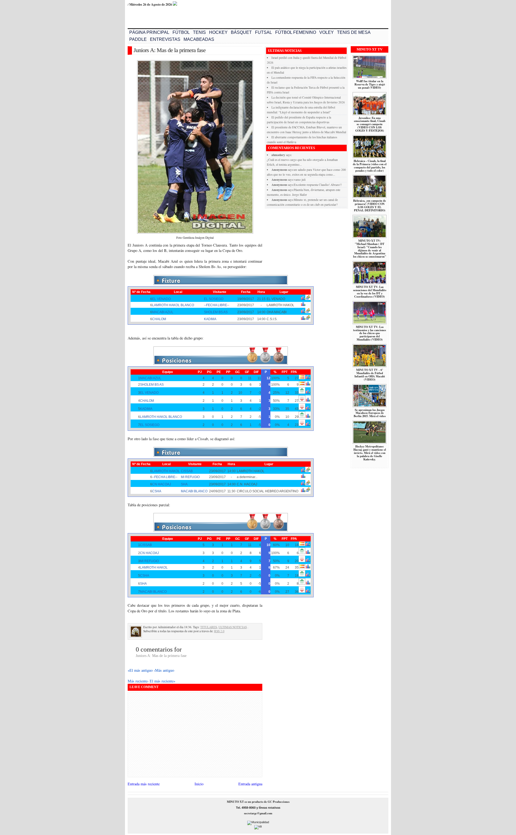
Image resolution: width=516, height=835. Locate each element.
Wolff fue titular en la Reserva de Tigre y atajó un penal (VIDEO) (369, 84)
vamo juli (300, 180)
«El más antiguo (141, 670)
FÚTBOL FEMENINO (295, 32)
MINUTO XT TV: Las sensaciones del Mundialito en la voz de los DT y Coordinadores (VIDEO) (369, 292)
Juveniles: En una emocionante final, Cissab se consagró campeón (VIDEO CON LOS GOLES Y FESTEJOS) (369, 124)
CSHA (156, 491)
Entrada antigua (250, 783)
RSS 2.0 (219, 631)
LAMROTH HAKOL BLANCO (173, 305)
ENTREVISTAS (165, 39)
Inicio (199, 783)
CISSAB (187, 471)
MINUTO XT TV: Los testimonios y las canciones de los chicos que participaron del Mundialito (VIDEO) (369, 333)
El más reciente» (162, 681)
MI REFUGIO (190, 477)
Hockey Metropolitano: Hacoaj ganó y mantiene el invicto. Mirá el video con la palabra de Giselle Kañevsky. (369, 452)
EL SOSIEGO (213, 299)
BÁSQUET (241, 32)
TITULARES (208, 627)
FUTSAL (263, 32)
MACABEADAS (199, 39)
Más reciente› (139, 681)
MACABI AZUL (162, 312)
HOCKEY (218, 32)
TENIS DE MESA (354, 32)
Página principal (149, 32)
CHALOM (159, 319)
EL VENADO (161, 299)
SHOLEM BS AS (216, 312)
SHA (184, 484)
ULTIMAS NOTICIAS (232, 627)
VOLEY (326, 32)
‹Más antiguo (164, 670)
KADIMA (210, 319)
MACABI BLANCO (194, 491)
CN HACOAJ (161, 484)
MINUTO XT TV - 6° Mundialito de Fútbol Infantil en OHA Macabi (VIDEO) (369, 375)
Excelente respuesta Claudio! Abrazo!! (318, 185)
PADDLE (138, 39)
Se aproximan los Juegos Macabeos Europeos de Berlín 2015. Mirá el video (370, 413)
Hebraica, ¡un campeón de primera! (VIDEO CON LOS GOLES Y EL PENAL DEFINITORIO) (369, 205)
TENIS (199, 32)
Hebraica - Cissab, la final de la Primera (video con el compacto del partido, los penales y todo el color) (369, 166)
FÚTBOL (181, 32)
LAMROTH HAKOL (166, 471)
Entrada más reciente (144, 783)
